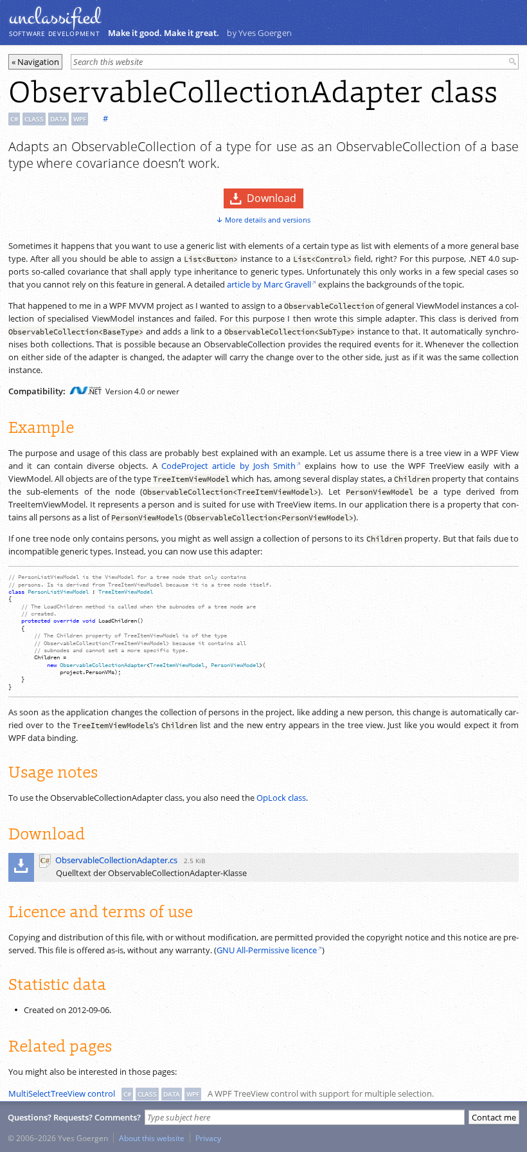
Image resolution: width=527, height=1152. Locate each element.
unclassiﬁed (54, 17)
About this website (151, 1138)
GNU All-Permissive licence (267, 950)
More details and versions (267, 219)
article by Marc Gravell (269, 284)
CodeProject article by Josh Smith (228, 465)
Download (271, 198)
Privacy (208, 1138)
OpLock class (281, 797)
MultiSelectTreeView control (61, 1093)
